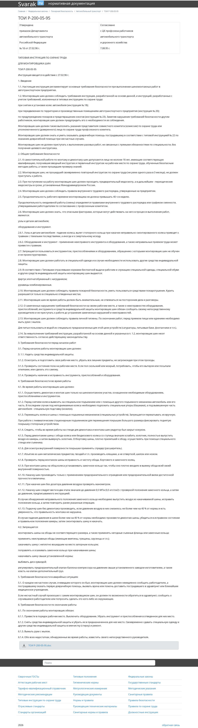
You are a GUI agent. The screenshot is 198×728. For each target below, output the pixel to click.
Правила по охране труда (142, 706)
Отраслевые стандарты (31, 706)
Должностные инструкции (143, 712)
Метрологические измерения (90, 688)
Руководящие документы (87, 694)
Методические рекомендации (35, 694)
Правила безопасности (141, 700)
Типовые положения (85, 676)
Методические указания (142, 688)
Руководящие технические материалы (95, 706)
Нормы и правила (83, 700)
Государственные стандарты (144, 682)
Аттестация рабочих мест (32, 682)
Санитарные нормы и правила (90, 712)
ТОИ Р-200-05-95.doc (39, 645)
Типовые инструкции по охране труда (39, 700)
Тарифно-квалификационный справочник (42, 688)
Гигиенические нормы (86, 682)
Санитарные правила (140, 694)
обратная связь (171, 725)
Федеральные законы (140, 676)
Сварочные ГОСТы (28, 676)
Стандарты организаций (32, 712)
